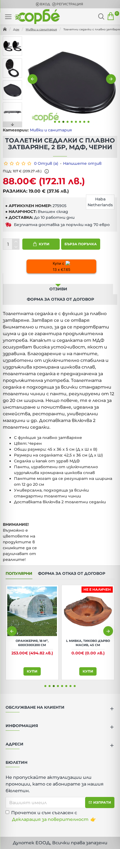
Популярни (19, 573)
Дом (16, 29)
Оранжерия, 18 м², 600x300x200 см (32, 643)
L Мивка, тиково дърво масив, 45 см (88, 643)
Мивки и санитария (41, 29)
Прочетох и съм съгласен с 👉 (53, 816)
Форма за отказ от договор (60, 299)
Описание (58, 278)
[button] (32, 79)
